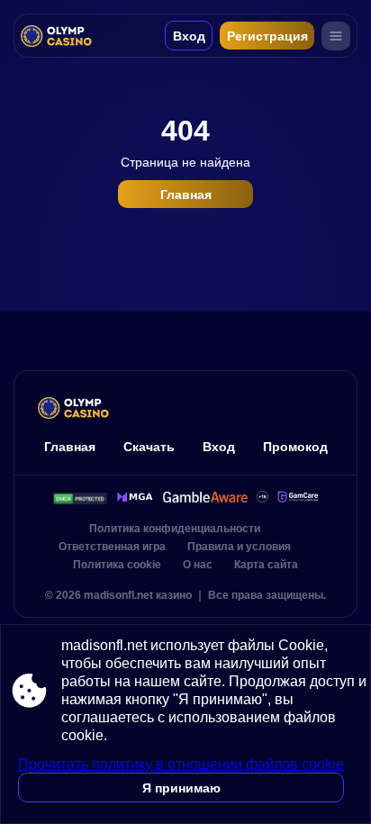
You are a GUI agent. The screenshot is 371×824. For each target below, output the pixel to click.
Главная (186, 194)
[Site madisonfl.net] (61, 35)
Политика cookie (117, 564)
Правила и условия (239, 546)
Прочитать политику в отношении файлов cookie (181, 764)
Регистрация (267, 36)
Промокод (295, 446)
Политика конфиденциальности (174, 528)
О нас (198, 564)
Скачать (149, 446)
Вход (189, 36)
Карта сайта (266, 564)
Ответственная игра (112, 546)
